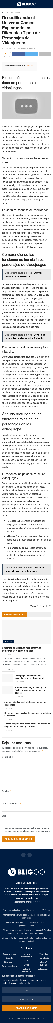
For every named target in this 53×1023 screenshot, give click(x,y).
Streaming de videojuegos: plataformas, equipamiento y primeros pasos (21, 649)
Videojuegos (15, 12)
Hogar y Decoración (26, 955)
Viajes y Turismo (43, 963)
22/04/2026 (20, 682)
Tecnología (44, 958)
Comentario (8, 756)
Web (4, 815)
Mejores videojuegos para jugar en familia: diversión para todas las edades (31, 690)
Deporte (9, 958)
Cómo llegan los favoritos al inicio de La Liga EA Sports (26, 910)
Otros (26, 964)
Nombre (6, 791)
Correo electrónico (11, 803)
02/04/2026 (9, 730)
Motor (26, 960)
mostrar (30, 65)
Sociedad (8, 641)
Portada (5, 12)
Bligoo (17, 1018)
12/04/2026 (9, 709)
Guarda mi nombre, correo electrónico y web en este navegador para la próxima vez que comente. (28, 829)
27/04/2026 (7, 654)
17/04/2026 (20, 696)
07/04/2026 (9, 719)
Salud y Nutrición (26, 970)
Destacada (9, 962)
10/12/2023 (6, 48)
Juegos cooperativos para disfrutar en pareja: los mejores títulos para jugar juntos (27, 725)
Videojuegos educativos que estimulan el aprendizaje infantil (30, 677)
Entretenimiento (9, 966)
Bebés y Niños (9, 953)
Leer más (9, 669)
